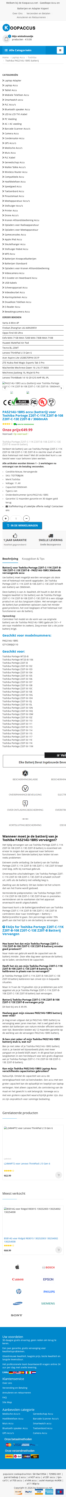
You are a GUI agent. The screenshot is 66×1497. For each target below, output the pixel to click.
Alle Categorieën (20, 50)
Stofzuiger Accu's (14, 205)
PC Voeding (11, 119)
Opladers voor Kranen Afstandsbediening (27, 268)
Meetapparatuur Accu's (17, 200)
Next (61, 388)
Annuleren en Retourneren (31, 17)
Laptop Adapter (13, 80)
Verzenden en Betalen (38, 13)
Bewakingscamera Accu (17, 311)
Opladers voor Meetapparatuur (21, 229)
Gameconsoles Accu (15, 234)
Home (5, 57)
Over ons (7, 1382)
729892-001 (55, 1473)
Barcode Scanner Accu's (17, 128)
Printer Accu (11, 210)
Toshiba (32, 57)
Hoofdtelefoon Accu (15, 181)
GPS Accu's (10, 143)
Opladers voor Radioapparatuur (22, 224)
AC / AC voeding (13, 123)
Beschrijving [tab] (10, 558)
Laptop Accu (18, 57)
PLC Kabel (10, 157)
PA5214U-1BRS (10, 640)
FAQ (4, 1397)
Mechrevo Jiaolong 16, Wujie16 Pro (20, 372)
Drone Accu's (12, 215)
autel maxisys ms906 (50, 1480)
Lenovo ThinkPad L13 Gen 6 (17, 352)
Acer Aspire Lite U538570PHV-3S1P (20, 357)
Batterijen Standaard (16, 263)
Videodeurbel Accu (15, 292)
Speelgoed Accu (13, 186)
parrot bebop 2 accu (15, 1477)
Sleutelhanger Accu (15, 244)
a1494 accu (31, 1480)
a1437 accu (34, 1477)
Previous (4, 388)
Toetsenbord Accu (14, 191)
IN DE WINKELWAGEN (24, 525)
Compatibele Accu (14, 176)
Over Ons (17, 13)
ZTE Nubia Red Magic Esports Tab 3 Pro (23, 362)
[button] (33, 38)
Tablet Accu (11, 90)
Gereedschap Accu (15, 162)
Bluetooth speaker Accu (17, 109)
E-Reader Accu (12, 306)
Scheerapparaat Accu (16, 287)
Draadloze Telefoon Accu (18, 302)
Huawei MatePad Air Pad (15, 342)
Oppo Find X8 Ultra (12, 332)
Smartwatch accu (14, 99)
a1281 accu (49, 1477)
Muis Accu (10, 152)
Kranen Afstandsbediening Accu (22, 220)
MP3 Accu (10, 253)
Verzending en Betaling (14, 1387)
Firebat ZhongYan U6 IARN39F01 (19, 327)
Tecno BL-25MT (10, 347)
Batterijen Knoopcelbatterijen (20, 258)
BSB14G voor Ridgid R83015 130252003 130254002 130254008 (31, 1240)
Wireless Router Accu (16, 172)
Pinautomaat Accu (14, 196)
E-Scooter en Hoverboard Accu (21, 277)
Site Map (7, 1402)
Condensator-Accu (14, 138)
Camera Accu (12, 133)
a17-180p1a (33, 1483)
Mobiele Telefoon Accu (17, 94)
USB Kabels (11, 282)
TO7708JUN (17, 475)
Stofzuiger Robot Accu (16, 249)
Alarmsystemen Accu (16, 297)
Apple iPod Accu (13, 239)
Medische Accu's (13, 147)
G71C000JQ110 (10, 644)
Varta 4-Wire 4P (10, 322)
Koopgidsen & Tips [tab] (33, 558)
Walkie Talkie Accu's (15, 167)
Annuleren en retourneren (16, 1392)
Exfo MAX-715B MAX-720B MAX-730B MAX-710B (27, 337)
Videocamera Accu (14, 273)
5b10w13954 (39, 1473)
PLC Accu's (10, 104)
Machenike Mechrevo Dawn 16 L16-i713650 (25, 367)
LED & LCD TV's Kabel (16, 114)
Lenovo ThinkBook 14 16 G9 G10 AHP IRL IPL (25, 377)
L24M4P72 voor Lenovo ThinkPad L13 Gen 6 (27, 1163)
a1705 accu (16, 1480)
